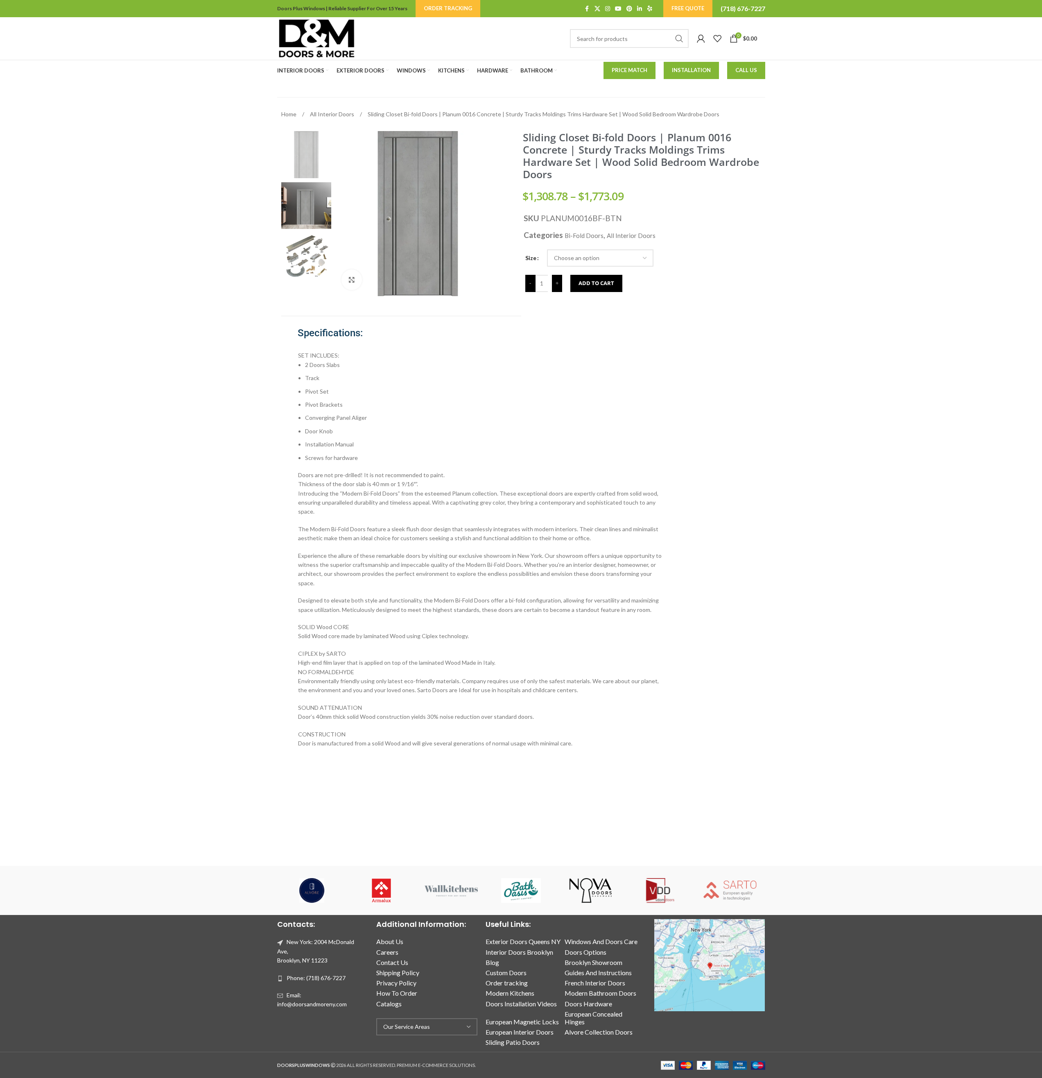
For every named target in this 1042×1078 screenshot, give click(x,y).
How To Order (396, 993)
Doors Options (585, 952)
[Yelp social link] (649, 8)
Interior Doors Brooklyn (519, 952)
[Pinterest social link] (629, 8)
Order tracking (507, 983)
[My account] (701, 38)
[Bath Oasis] (521, 890)
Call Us (746, 70)
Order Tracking (448, 8)
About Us (389, 941)
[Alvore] (312, 890)
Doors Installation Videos (521, 1004)
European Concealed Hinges (593, 1018)
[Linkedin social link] (639, 8)
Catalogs (389, 1004)
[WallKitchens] (451, 890)
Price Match (629, 70)
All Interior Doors (332, 114)
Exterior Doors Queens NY (523, 941)
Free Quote (687, 8)
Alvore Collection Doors (599, 1032)
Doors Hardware (588, 1004)
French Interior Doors (595, 983)
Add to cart (596, 283)
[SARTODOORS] (730, 890)
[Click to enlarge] (351, 280)
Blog (492, 962)
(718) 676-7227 (743, 8)
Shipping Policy (397, 972)
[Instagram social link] (608, 8)
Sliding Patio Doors (513, 1042)
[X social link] (597, 8)
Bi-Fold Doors (584, 235)
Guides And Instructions (598, 972)
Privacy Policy (396, 983)
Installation (691, 70)
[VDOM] (660, 890)
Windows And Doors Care (601, 941)
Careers (387, 952)
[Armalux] (381, 890)
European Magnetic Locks (522, 1022)
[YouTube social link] (618, 8)
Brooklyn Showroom (593, 962)
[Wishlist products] (717, 38)
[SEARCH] (679, 38)
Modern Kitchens (510, 993)
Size (530, 257)
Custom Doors (506, 972)
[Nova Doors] (591, 890)
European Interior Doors (520, 1032)
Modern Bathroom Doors (600, 993)
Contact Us (392, 962)
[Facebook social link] (587, 8)
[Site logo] (316, 37)
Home (289, 114)
